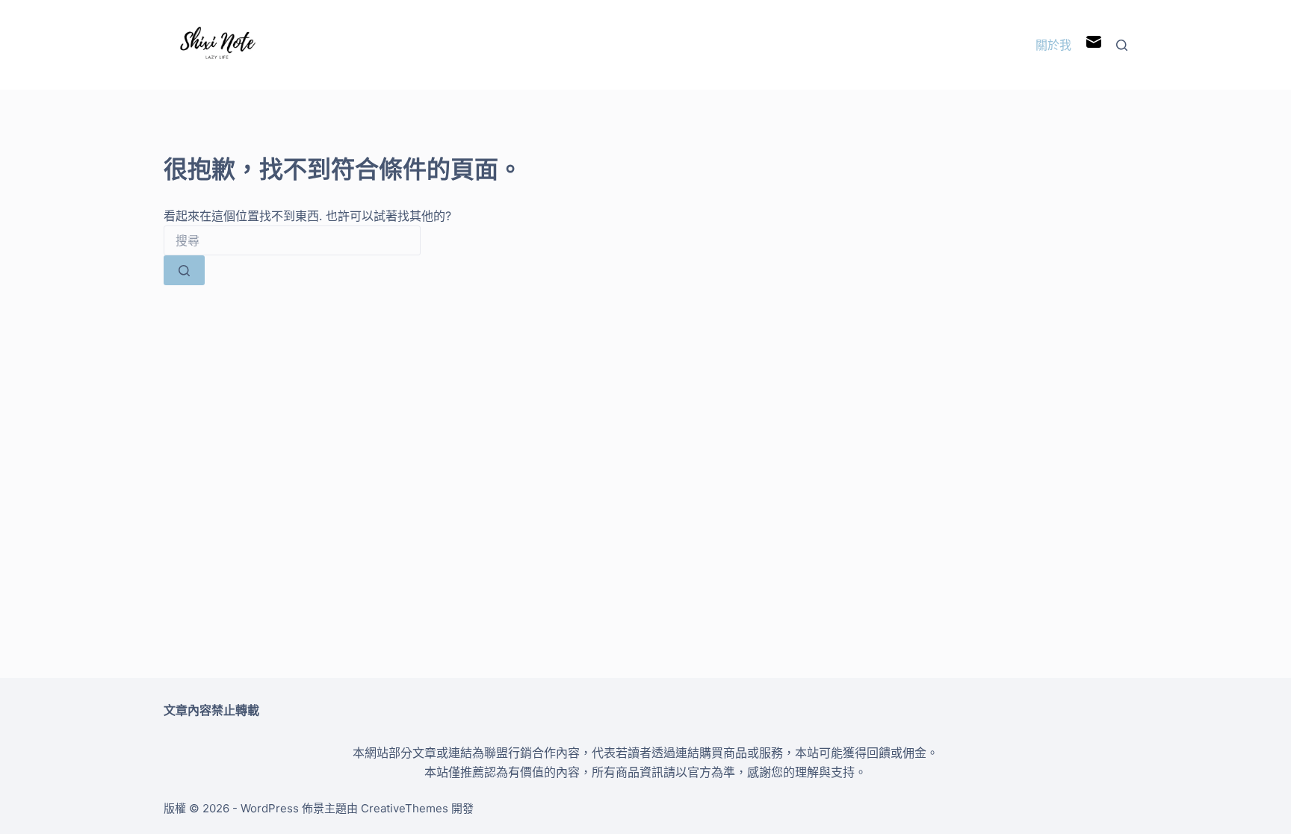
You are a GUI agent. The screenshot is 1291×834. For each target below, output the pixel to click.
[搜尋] (1121, 45)
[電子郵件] (1093, 44)
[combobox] (292, 240)
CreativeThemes (404, 808)
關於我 (1053, 44)
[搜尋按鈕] (184, 270)
